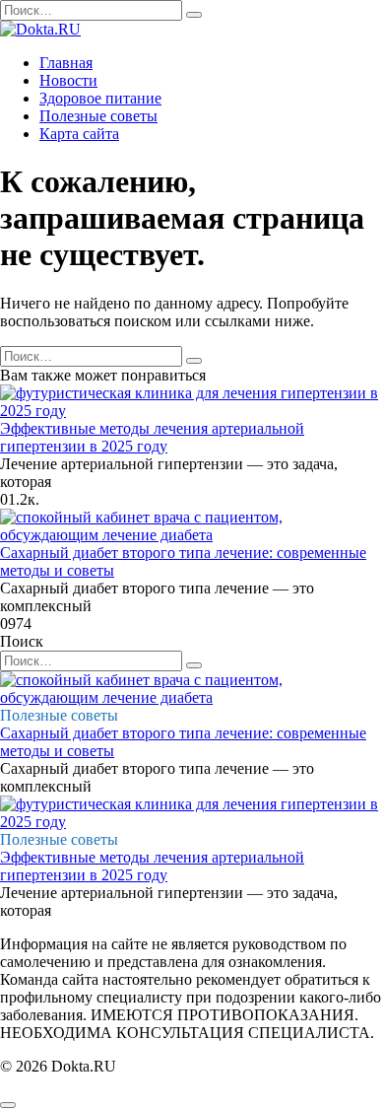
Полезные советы (98, 115)
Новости (68, 80)
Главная (66, 62)
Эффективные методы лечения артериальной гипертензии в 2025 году (152, 437)
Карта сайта (79, 133)
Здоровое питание (100, 98)
